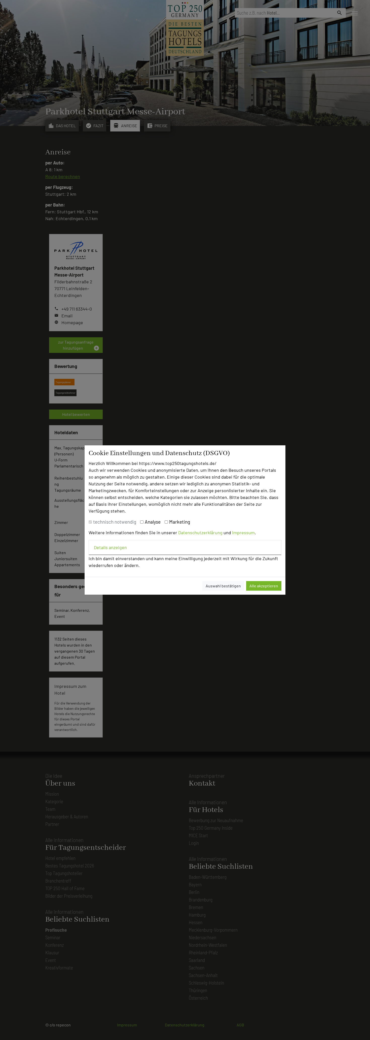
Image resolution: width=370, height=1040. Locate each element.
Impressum (243, 532)
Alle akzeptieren (263, 585)
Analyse (153, 522)
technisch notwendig (114, 522)
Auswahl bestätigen (223, 585)
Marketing (179, 522)
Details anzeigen (110, 547)
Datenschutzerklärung (200, 532)
